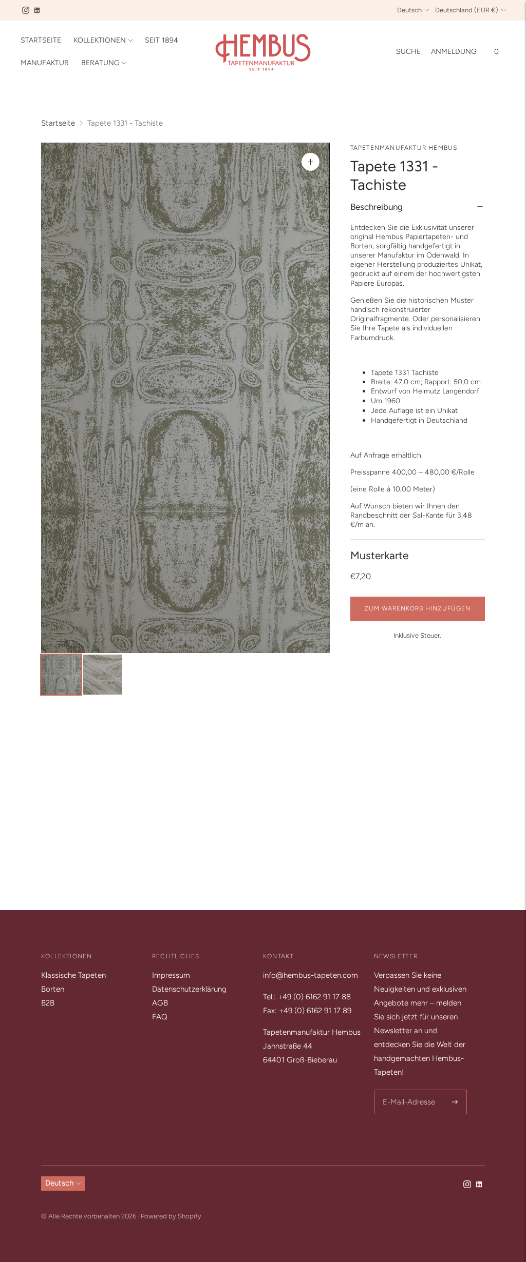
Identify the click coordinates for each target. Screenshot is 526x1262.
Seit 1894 (161, 40)
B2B (47, 1003)
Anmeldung (454, 51)
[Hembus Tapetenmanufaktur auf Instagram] (25, 10)
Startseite (41, 40)
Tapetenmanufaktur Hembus (404, 147)
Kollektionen (99, 40)
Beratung (100, 62)
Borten (52, 989)
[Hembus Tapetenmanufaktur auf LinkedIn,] (37, 10)
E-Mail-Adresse (407, 1090)
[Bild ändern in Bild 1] (61, 675)
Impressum (171, 975)
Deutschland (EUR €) (466, 10)
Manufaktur (45, 62)
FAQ (159, 1016)
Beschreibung (376, 207)
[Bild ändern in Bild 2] (103, 675)
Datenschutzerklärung (189, 989)
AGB (160, 1003)
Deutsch (409, 10)
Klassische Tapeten (73, 975)
